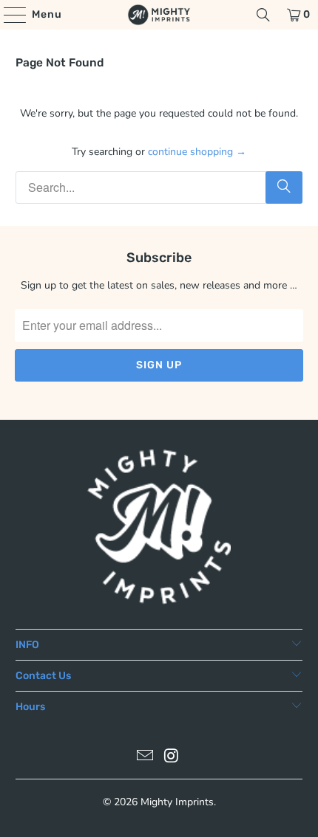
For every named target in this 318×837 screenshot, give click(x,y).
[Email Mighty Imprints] (145, 757)
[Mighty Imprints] (159, 15)
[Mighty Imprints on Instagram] (171, 757)
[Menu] (8, 15)
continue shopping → (197, 152)
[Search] (263, 15)
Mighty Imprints (177, 802)
